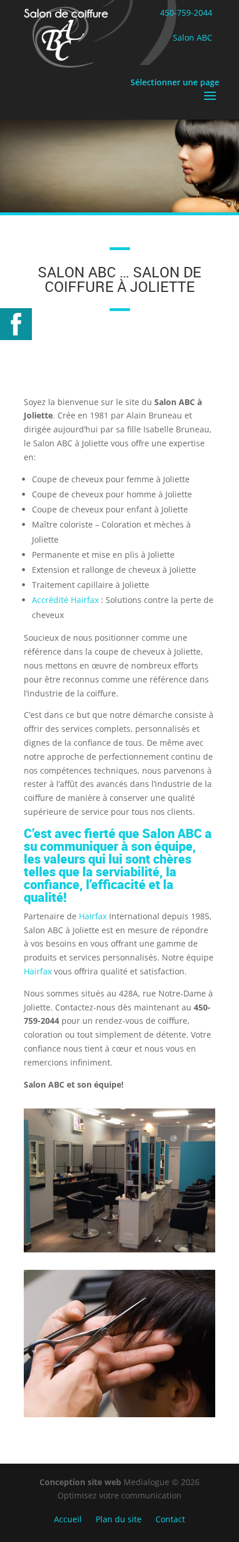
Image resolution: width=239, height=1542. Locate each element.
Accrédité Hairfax (66, 599)
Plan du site (119, 1519)
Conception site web (81, 1481)
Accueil (68, 1519)
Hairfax (93, 916)
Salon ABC (192, 37)
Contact (170, 1519)
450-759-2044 (186, 12)
